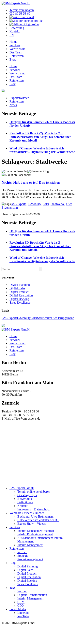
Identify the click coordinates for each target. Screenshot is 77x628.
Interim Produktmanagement (35, 534)
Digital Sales (17, 288)
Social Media (17, 609)
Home (13, 41)
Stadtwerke (58, 204)
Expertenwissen (19, 98)
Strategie (22, 555)
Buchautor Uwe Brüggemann (35, 516)
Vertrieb (22, 552)
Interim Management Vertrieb (35, 530)
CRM (20, 602)
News (13, 105)
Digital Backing (19, 299)
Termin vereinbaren (21, 10)
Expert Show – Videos (31, 523)
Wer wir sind (17, 48)
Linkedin (23, 612)
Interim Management (30, 545)
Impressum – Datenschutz (33, 509)
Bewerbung (16, 27)
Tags (12, 587)
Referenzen (16, 56)
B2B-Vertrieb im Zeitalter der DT (38, 520)
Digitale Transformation (32, 595)
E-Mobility (34, 204)
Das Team (15, 52)
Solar (46, 204)
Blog (12, 59)
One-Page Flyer (27, 495)
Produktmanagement (30, 559)
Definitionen (25, 502)
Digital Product (18, 292)
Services (14, 45)
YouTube (23, 616)
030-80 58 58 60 (19, 13)
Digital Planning (19, 284)
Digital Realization (21, 295)
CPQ (20, 605)
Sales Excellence (19, 302)
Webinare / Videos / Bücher (26, 513)
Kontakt (14, 31)
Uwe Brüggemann (62, 318)
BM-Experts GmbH (21, 488)
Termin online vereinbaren (33, 491)
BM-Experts (18, 204)
